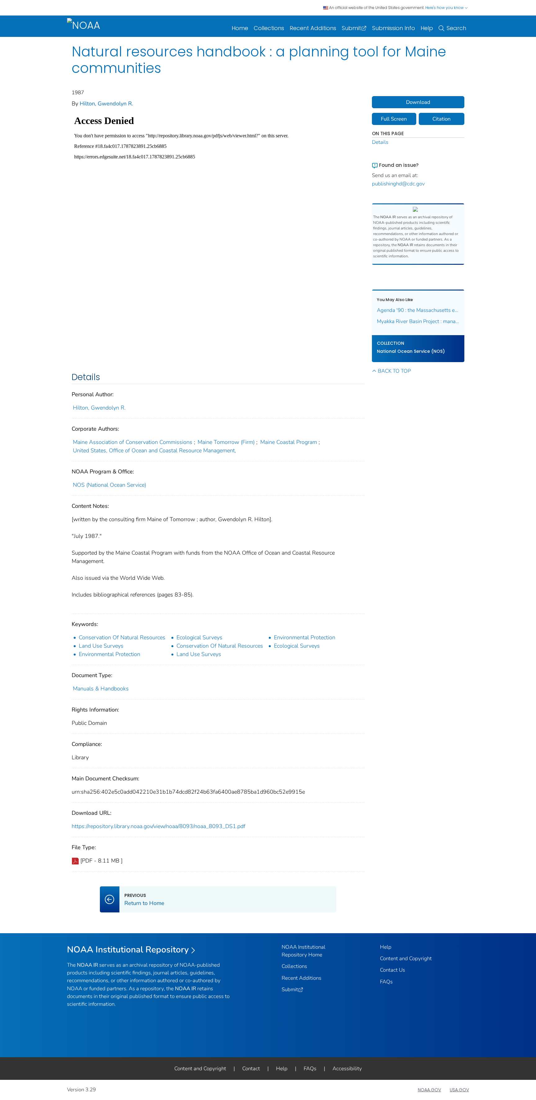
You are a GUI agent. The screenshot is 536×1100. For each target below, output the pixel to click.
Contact (251, 1068)
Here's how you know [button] (445, 7)
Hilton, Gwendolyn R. (106, 103)
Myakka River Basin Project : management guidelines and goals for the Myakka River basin (418, 321)
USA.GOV (459, 1090)
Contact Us (392, 970)
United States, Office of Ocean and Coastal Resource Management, (154, 450)
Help (427, 28)
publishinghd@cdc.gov (398, 183)
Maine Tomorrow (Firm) (226, 442)
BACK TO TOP (394, 371)
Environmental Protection (304, 637)
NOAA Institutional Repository (128, 950)
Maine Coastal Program (288, 442)
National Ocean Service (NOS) (411, 351)
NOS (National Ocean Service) (109, 485)
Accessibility (347, 1068)
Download (418, 102)
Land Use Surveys (101, 646)
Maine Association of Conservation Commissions (132, 442)
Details (380, 142)
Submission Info (393, 28)
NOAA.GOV (429, 1090)
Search (456, 28)
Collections (269, 28)
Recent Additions (313, 28)
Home (240, 28)
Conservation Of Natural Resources (122, 637)
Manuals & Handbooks (101, 688)
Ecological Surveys (199, 637)
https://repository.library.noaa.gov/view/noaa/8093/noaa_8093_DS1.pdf (158, 826)
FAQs (386, 981)
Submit (351, 28)
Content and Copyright (406, 958)
